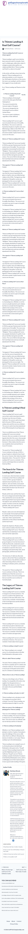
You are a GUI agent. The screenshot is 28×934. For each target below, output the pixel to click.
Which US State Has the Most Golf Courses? (14, 854)
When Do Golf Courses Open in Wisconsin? (10, 910)
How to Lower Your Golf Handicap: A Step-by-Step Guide (14, 850)
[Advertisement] (14, 21)
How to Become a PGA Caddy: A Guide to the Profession (12, 886)
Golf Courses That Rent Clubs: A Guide (21, 869)
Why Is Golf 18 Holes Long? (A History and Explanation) (12, 904)
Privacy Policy (14, 924)
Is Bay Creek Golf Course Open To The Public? (10, 907)
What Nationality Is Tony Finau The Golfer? (10, 892)
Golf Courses (17, 48)
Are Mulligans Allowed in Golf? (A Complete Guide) (11, 895)
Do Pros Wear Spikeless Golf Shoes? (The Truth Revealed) (13, 898)
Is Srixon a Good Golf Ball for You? (8, 883)
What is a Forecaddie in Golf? (10, 856)
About (13, 921)
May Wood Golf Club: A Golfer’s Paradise (13, 846)
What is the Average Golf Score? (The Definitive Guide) (7, 870)
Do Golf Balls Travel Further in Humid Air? (10, 901)
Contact (19, 921)
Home (8, 921)
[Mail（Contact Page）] (13, 840)
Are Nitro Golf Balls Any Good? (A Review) (10, 889)
